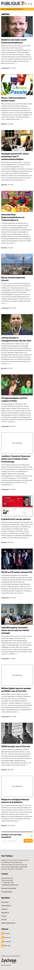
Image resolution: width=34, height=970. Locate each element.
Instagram (7, 941)
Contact (3, 916)
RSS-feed (7, 945)
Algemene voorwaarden (8, 888)
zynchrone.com (6, 965)
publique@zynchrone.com (10, 885)
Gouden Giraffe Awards (8, 923)
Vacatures (4, 909)
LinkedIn (7, 933)
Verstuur (28, 841)
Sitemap (4, 919)
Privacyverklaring (6, 891)
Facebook (7, 937)
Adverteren (4, 902)
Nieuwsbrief (5, 912)
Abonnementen (6, 905)
